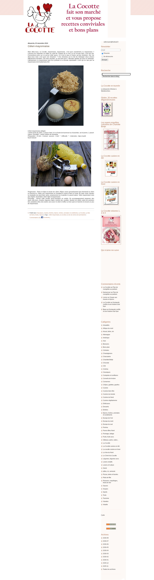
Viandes (105, 501)
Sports (105, 492)
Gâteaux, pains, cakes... (111, 440)
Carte (103, 515)
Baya (104, 309)
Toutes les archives (109, 569)
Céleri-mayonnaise (38, 46)
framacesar (106, 292)
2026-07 (106, 541)
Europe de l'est (108, 418)
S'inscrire (107, 53)
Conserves (106, 381)
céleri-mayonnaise (54, 215)
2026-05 (106, 547)
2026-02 (106, 557)
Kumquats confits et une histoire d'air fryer (111, 304)
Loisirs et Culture (108, 465)
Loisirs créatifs (107, 462)
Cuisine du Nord (108, 397)
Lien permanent (80, 215)
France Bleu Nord (109, 430)
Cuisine (105, 388)
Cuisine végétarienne (110, 400)
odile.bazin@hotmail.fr (111, 42)
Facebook (46, 217)
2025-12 (106, 563)
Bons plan (106, 347)
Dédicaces (106, 403)
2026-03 (106, 553)
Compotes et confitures (110, 375)
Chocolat (106, 363)
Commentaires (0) (35, 217)
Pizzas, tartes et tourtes (110, 474)
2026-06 (106, 544)
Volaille (105, 504)
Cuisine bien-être (108, 391)
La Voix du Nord (108, 452)
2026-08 (106, 538)
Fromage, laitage (108, 434)
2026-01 (106, 560)
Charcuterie (107, 356)
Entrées (105, 410)
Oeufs (105, 468)
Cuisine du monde (109, 394)
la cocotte (63, 215)
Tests (104, 495)
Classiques (106, 372)
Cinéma (105, 369)
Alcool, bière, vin (108, 331)
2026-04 (106, 550)
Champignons (107, 353)
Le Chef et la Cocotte (110, 455)
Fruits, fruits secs (108, 437)
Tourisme (106, 498)
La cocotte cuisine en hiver (111, 449)
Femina (105, 427)
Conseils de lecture (109, 378)
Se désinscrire (108, 56)
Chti (104, 366)
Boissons (106, 344)
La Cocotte (106, 287)
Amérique (106, 338)
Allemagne (106, 334)
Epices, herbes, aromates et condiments (66, 213)
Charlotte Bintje (108, 360)
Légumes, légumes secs (111, 459)
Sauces (105, 486)
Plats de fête (107, 477)
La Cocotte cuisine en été (111, 446)
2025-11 (105, 566)
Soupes (105, 489)
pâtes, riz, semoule (109, 471)
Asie (104, 341)
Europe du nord (108, 421)
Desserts (106, 407)
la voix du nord (71, 215)
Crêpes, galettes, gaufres (111, 385)
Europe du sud (108, 424)
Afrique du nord (108, 328)
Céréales (106, 350)
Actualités (106, 325)
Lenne (105, 297)
